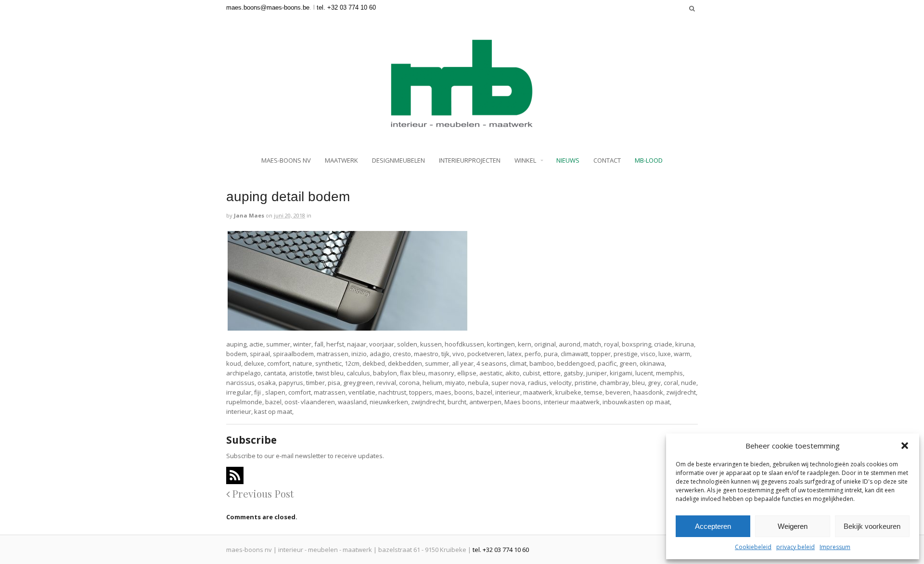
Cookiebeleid (753, 547)
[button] (905, 445)
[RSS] (235, 475)
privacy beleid (795, 547)
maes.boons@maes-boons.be (267, 7)
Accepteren (713, 526)
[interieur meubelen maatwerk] (462, 124)
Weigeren (793, 526)
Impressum (835, 547)
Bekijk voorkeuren (872, 526)
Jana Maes (249, 215)
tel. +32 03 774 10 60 (346, 7)
